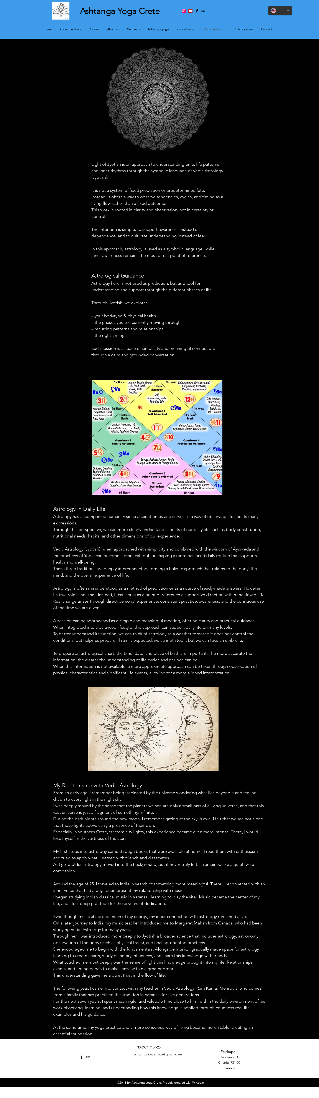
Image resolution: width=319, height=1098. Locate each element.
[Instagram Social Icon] (184, 11)
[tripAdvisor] (203, 11)
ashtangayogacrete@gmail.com (157, 1054)
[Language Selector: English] (280, 10)
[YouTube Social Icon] (190, 11)
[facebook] (197, 11)
